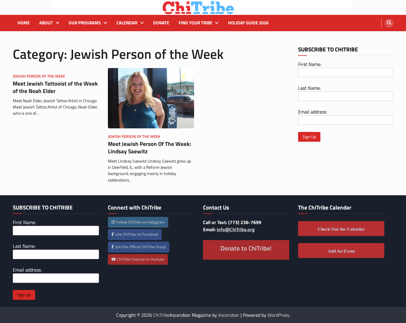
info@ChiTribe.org (236, 229)
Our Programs (85, 23)
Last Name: (309, 88)
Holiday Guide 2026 (248, 23)
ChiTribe (161, 315)
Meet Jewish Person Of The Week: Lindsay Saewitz (149, 147)
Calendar (127, 23)
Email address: (312, 111)
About (46, 23)
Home (24, 23)
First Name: (309, 64)
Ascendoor (228, 315)
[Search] (389, 23)
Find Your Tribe (195, 23)
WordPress (278, 315)
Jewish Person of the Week (39, 76)
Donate (161, 23)
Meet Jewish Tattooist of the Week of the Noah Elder (55, 87)
